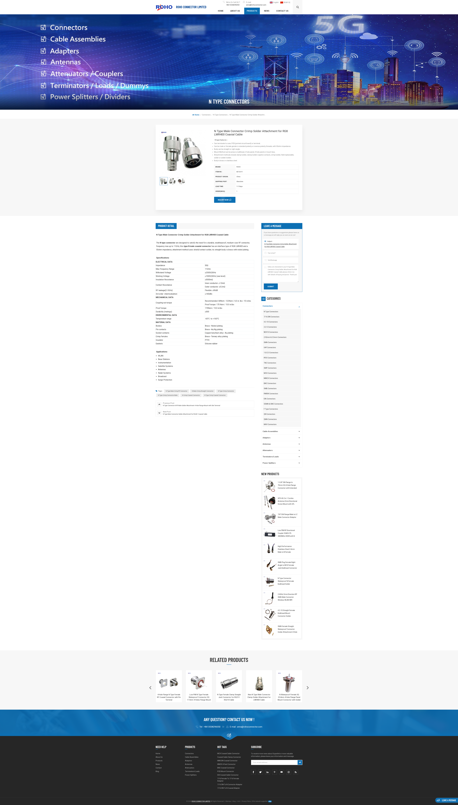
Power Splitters (269, 463)
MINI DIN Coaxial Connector (227, 761)
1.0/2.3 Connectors (271, 353)
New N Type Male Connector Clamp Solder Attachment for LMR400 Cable (259, 697)
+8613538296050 (232, 5)
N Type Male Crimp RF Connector (176, 391)
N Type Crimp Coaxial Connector (215, 395)
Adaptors (266, 438)
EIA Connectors (269, 399)
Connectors (206, 115)
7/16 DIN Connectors (271, 317)
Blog (157, 771)
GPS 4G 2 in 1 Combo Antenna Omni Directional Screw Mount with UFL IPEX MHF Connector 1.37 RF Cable (287, 501)
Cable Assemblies (270, 431)
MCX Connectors (270, 373)
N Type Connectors (220, 115)
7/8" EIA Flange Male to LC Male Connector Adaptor (287, 515)
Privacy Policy (246, 801)
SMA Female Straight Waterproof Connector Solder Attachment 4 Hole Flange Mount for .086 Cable (287, 629)
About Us (235, 11)
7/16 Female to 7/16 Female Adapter (228, 780)
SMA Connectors (270, 342)
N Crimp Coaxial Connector (191, 395)
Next (307, 687)
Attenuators (268, 450)
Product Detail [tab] (166, 226)
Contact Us (282, 11)
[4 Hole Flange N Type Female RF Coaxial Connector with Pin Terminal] (169, 683)
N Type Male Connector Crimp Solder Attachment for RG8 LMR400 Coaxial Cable (280, 245)
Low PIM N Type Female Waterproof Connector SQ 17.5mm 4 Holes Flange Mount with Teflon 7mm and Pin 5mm (199, 697)
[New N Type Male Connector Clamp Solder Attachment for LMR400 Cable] (259, 683)
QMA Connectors (270, 419)
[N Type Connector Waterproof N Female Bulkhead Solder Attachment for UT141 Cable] (270, 582)
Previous (150, 687)
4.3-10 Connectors (271, 322)
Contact (159, 768)
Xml (238, 801)
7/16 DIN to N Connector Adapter (229, 784)
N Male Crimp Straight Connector (202, 391)
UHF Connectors (270, 347)
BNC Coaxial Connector (226, 768)
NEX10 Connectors (271, 332)
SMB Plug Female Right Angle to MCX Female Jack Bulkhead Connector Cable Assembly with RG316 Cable (287, 565)
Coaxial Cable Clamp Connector (229, 757)
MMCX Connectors (271, 378)
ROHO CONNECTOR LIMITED (191, 7)
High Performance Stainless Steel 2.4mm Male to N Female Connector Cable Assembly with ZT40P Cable (286, 549)
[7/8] (270, 518)
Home (220, 11)
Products (252, 11)
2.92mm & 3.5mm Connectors (275, 337)
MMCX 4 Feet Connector (226, 764)
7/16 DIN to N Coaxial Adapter (228, 788)
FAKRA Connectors (271, 394)
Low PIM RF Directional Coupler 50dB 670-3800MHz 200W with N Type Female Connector (287, 533)
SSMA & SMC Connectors (273, 404)
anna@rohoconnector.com (256, 5)
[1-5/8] (270, 486)
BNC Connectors (270, 383)
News (266, 11)
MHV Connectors (270, 424)
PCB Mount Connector (225, 771)
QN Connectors (269, 414)
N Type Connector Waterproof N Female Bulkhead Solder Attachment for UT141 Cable (286, 581)
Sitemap (228, 801)
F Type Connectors (271, 409)
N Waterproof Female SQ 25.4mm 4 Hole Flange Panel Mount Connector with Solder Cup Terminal (289, 697)
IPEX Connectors (270, 358)
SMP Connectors (270, 368)
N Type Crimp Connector (226, 391)
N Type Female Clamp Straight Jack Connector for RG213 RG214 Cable (229, 697)
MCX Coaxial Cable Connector (228, 753)
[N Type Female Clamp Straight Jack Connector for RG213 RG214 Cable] (229, 683)
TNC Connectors (270, 363)
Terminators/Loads (271, 457)
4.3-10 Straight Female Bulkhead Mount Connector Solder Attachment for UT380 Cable (286, 613)
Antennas (267, 444)
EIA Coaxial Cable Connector (228, 775)
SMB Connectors (270, 388)
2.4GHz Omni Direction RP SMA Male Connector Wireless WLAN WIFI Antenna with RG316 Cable (287, 597)
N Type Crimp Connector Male (167, 395)
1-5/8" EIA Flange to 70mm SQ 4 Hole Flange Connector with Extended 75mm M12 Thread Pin (287, 485)
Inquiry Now (223, 200)
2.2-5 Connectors (270, 327)
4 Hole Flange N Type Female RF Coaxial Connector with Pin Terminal (169, 697)
